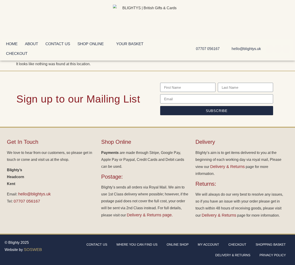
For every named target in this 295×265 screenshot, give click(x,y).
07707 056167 (27, 201)
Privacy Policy (273, 255)
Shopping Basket (271, 244)
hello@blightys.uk (34, 194)
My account (208, 244)
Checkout (237, 244)
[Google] (286, 49)
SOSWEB (33, 249)
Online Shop (178, 244)
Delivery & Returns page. (150, 215)
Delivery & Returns (227, 166)
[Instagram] (278, 49)
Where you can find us (136, 244)
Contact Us (96, 244)
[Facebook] (270, 49)
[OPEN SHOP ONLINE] (107, 44)
